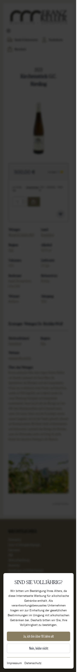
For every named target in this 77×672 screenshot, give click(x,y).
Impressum (14, 663)
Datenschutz (32, 663)
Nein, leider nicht (38, 648)
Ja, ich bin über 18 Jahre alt (38, 636)
